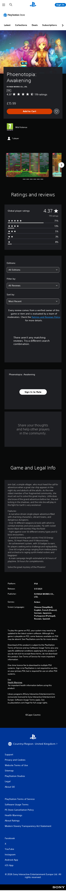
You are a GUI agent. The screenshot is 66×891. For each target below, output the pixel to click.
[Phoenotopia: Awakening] (27, 165)
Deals (35, 25)
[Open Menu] (3, 5)
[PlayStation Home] (33, 4)
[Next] (61, 165)
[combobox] (33, 270)
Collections (21, 25)
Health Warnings (15, 682)
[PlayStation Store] (15, 14)
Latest (7, 25)
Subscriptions (49, 25)
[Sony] (58, 889)
